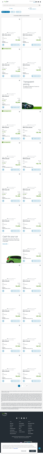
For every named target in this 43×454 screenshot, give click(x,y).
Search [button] (39, 5)
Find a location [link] (21, 423)
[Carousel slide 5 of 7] (12, 32)
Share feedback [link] (30, 433)
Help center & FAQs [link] (31, 423)
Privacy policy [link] (16, 437)
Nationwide (7, 11)
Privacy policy (16, 448)
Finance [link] (11, 426)
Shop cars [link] (11, 423)
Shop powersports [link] (13, 433)
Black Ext (17, 11)
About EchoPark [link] (21, 425)
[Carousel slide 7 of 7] (15, 32)
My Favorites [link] (38, 2)
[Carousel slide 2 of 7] (8, 32)
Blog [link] (20, 428)
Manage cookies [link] (30, 430)
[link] (6, 2)
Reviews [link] (20, 426)
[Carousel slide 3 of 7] (10, 32)
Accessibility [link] (30, 428)
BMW (12, 11)
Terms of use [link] (21, 437)
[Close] (36, 444)
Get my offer (5, 243)
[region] (19, 448)
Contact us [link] (30, 426)
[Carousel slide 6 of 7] (13, 32)
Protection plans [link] (12, 428)
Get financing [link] (12, 430)
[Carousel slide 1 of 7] (7, 32)
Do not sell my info (26, 437)
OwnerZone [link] (30, 425)
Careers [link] (20, 430)
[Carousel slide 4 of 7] (11, 32)
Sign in (40, 2)
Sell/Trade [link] (11, 425)
